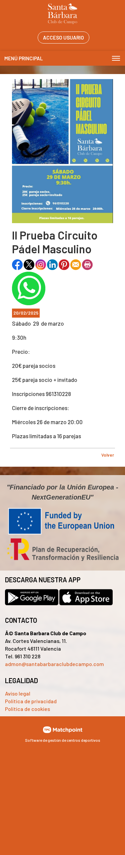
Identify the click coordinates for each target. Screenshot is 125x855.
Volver (107, 455)
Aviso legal (17, 693)
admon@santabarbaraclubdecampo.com (54, 664)
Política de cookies (27, 709)
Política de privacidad (31, 701)
